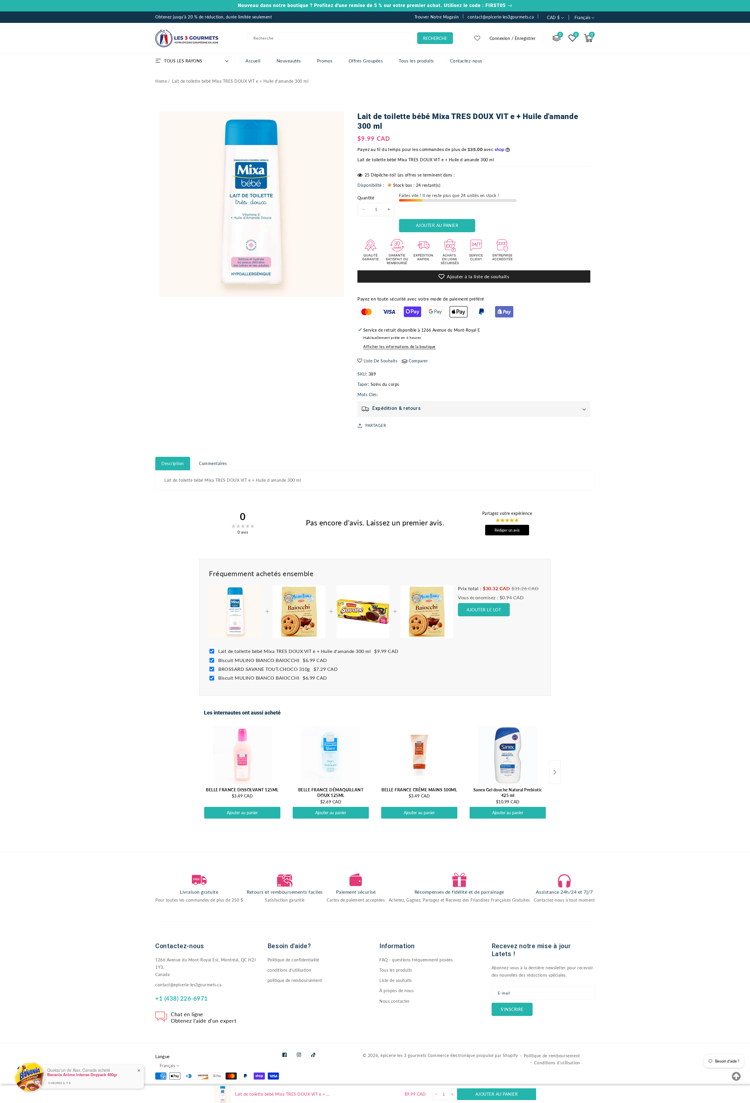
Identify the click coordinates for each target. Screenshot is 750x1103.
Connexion (500, 38)
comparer (418, 360)
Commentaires (213, 463)
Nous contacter (394, 1001)
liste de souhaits (381, 360)
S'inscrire (512, 1009)
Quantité (365, 197)
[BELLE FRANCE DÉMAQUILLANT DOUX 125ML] (331, 755)
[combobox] (331, 38)
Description (172, 463)
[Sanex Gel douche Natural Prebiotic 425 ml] (508, 755)
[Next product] (555, 772)
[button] (588, 38)
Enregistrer (525, 38)
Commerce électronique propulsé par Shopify (473, 1055)
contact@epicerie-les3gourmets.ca (188, 984)
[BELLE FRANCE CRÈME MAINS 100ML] (419, 755)
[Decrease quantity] (435, 1094)
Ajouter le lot (484, 609)
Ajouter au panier (242, 812)
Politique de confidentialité (293, 959)
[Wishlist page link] (477, 38)
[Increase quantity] (451, 1094)
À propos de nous (396, 990)
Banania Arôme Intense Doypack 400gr (82, 1066)
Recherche (435, 38)
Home (161, 81)
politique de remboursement (294, 980)
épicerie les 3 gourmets (404, 1055)
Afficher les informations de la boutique (399, 346)
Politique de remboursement (552, 1055)
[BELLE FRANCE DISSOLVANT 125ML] (242, 755)
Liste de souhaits (395, 980)
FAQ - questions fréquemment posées (416, 959)
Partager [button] (375, 425)
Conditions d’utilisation (557, 1062)
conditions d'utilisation (289, 970)
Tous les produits (395, 970)
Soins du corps (385, 384)
